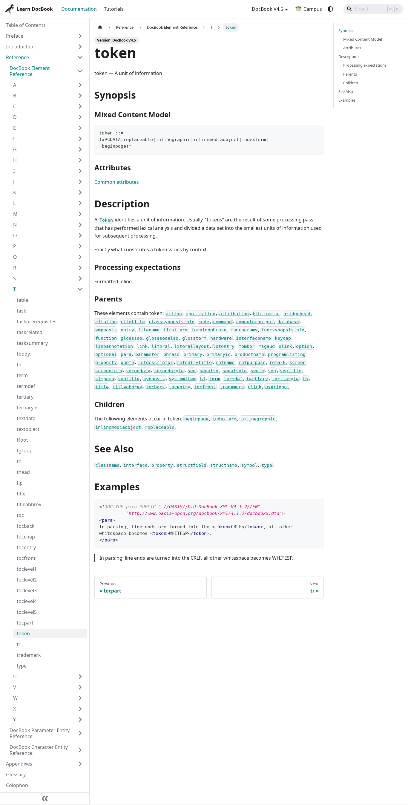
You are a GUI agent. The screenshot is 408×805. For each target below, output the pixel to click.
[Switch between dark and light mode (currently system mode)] (330, 9)
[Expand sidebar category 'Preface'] (80, 36)
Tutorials (114, 9)
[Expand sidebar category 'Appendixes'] (80, 764)
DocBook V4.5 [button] (267, 9)
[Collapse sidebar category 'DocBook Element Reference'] (80, 71)
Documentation (79, 9)
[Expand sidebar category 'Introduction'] (80, 46)
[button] (48, 85)
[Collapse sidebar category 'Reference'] (80, 57)
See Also (345, 91)
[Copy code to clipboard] (316, 132)
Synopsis (346, 30)
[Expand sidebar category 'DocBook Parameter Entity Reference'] (80, 733)
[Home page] (100, 27)
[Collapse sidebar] (45, 798)
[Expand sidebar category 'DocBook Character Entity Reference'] (80, 750)
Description (348, 56)
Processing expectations (364, 65)
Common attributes (116, 182)
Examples (346, 100)
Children (350, 82)
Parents (350, 74)
